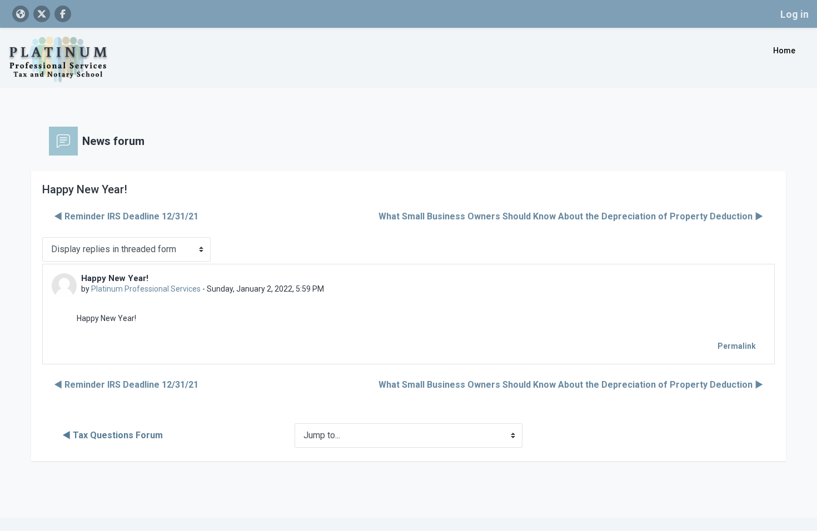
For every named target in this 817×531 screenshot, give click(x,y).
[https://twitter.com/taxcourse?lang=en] (41, 14)
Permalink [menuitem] (737, 346)
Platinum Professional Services (146, 288)
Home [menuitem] (784, 50)
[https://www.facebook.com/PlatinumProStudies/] (62, 14)
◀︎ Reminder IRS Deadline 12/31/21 (126, 216)
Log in (794, 14)
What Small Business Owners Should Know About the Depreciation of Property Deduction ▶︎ (570, 216)
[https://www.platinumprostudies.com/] (20, 14)
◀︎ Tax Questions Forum (112, 435)
